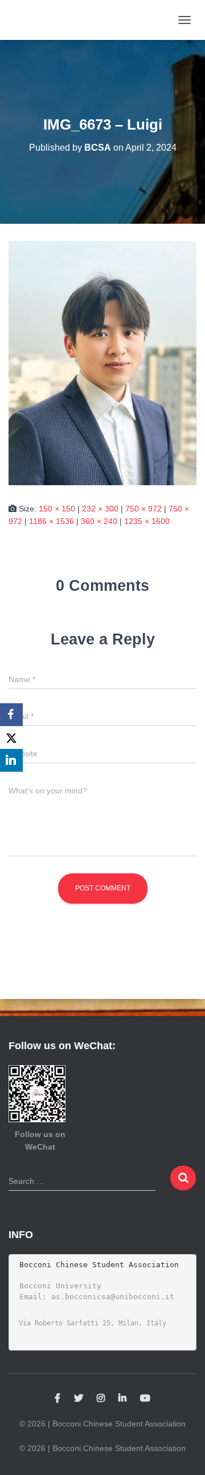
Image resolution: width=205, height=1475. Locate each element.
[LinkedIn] (11, 760)
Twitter (78, 1398)
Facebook (57, 1398)
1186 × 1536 (51, 521)
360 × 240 (99, 521)
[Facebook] (11, 714)
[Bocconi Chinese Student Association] (42, 20)
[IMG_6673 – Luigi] (102, 362)
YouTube (145, 1398)
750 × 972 (143, 508)
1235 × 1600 (147, 521)
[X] (11, 737)
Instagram (100, 1398)
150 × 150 (57, 508)
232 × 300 (100, 508)
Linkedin (122, 1398)
